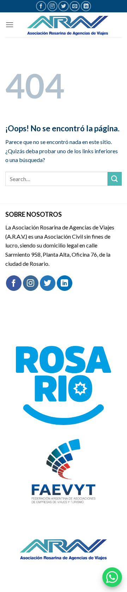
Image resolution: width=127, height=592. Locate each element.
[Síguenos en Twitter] (63, 6)
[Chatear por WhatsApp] (112, 577)
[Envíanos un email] (74, 6)
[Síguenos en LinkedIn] (86, 6)
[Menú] (9, 24)
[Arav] (67, 24)
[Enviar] (115, 179)
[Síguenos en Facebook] (41, 6)
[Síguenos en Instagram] (52, 6)
